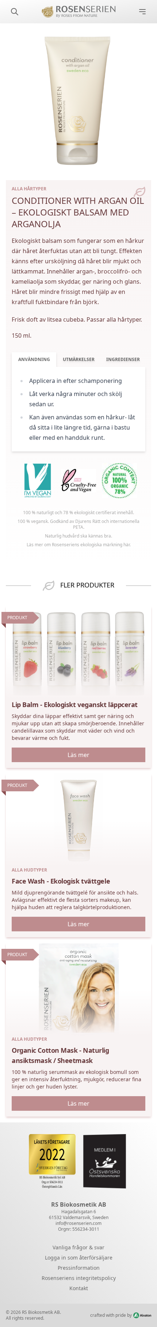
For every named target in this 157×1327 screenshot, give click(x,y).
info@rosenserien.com (78, 1223)
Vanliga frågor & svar (78, 1247)
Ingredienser (123, 359)
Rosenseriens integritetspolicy (79, 1277)
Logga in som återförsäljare (78, 1257)
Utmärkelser (79, 359)
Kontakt (78, 1288)
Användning (34, 359)
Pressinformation (79, 1267)
